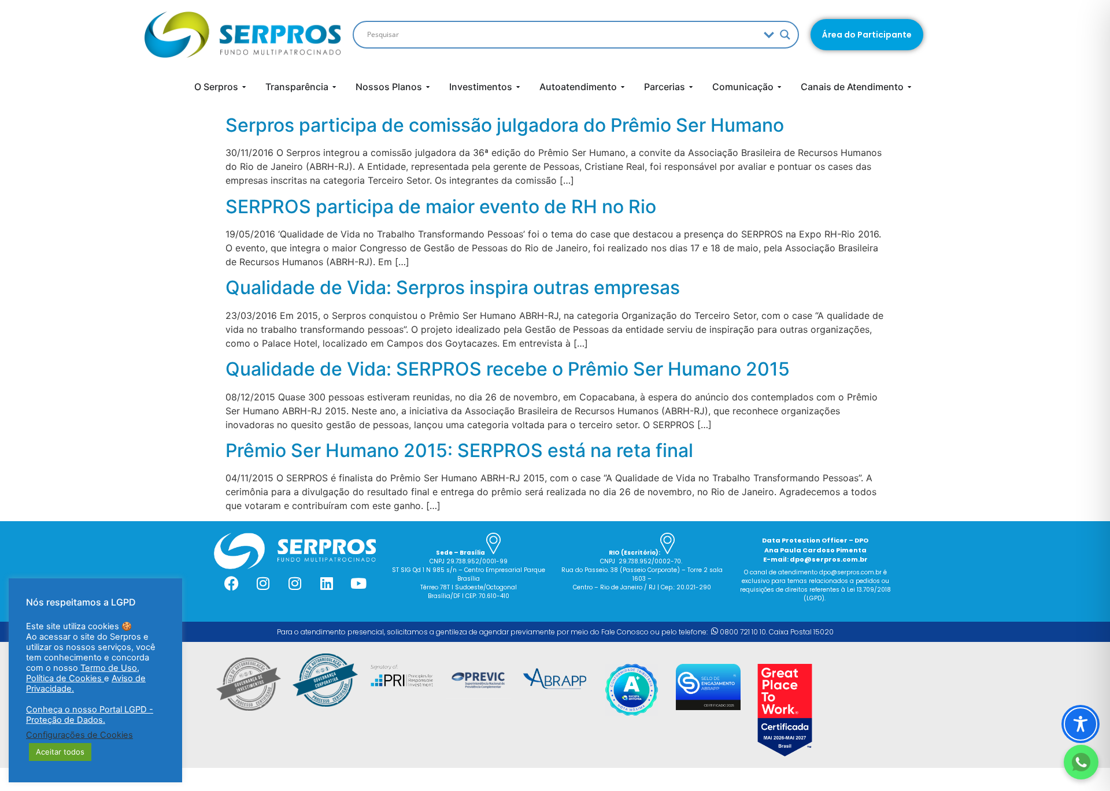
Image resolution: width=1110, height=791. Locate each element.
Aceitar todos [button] (60, 751)
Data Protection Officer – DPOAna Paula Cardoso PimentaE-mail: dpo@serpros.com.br (815, 550)
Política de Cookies (65, 678)
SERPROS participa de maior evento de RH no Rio (440, 206)
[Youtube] (358, 583)
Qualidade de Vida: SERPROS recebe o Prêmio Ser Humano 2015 (507, 369)
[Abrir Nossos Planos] (428, 87)
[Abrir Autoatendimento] (623, 87)
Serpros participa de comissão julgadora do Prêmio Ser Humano (504, 125)
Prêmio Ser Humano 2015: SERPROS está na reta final (459, 450)
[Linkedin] (326, 583)
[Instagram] (263, 583)
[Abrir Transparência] (334, 87)
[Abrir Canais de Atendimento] (909, 87)
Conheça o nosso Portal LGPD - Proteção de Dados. (89, 714)
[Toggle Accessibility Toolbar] (1080, 724)
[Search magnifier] (785, 35)
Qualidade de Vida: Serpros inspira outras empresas (452, 287)
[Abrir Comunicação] (779, 87)
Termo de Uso (108, 668)
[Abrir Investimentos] (518, 87)
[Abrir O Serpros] (244, 87)
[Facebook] (231, 583)
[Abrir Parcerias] (691, 87)
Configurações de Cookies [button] (79, 735)
